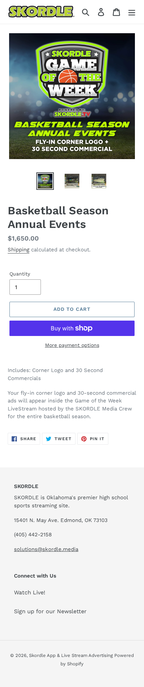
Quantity (19, 274)
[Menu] (131, 12)
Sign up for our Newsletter (50, 611)
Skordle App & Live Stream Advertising (71, 655)
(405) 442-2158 (33, 534)
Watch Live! (29, 592)
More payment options (72, 345)
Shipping (18, 249)
